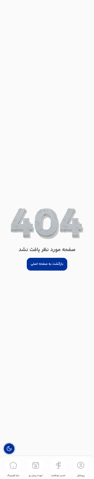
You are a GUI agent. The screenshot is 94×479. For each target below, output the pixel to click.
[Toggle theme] (9, 448)
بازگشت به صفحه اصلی (47, 264)
